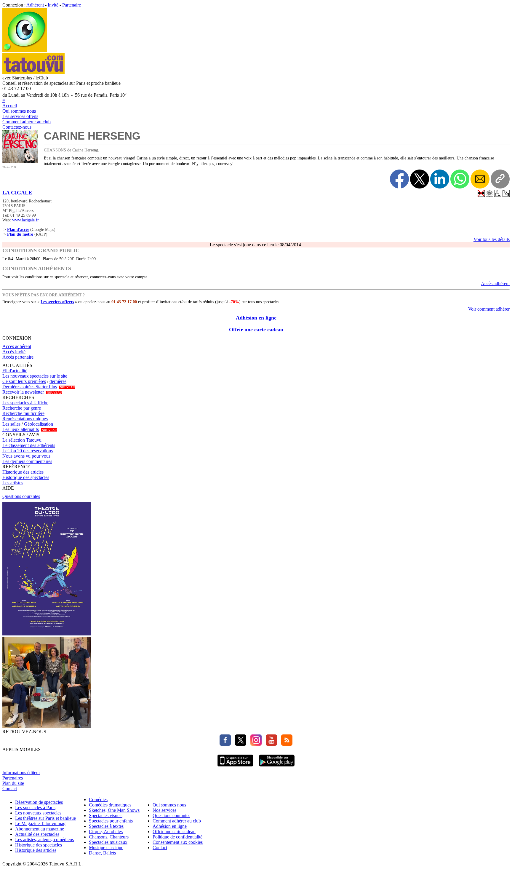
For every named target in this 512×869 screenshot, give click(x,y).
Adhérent (35, 4)
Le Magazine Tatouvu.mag (40, 823)
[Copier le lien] (500, 179)
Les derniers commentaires (27, 461)
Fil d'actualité (14, 370)
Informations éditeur (21, 772)
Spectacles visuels (105, 815)
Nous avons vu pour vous (26, 456)
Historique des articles (23, 472)
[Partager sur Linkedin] (439, 179)
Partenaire (71, 4)
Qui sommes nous (19, 111)
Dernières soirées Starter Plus (29, 386)
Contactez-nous (16, 127)
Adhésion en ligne (256, 318)
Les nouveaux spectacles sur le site (34, 375)
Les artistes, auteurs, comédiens (44, 839)
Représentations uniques (25, 418)
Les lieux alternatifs (20, 429)
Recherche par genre (21, 407)
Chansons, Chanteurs (109, 836)
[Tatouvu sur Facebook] (225, 744)
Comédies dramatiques (110, 804)
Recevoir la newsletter (23, 391)
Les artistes (12, 482)
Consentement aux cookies (178, 842)
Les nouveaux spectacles (38, 812)
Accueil (9, 105)
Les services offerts (20, 116)
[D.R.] (20, 161)
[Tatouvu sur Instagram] (254, 744)
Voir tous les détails (491, 239)
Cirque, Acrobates (106, 831)
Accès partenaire (17, 357)
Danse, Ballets (102, 852)
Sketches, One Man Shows (114, 810)
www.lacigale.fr (25, 220)
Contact (9, 788)
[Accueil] (24, 50)
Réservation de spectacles (39, 802)
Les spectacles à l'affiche (25, 402)
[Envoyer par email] (480, 179)
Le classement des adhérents (28, 445)
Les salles (11, 423)
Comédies (98, 799)
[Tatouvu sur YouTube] (270, 744)
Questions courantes (21, 496)
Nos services (164, 810)
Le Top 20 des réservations (27, 450)
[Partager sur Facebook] (399, 179)
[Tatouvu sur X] (239, 744)
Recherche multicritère (23, 413)
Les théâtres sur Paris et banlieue (45, 818)
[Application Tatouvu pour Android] (277, 767)
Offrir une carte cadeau (256, 330)
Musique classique (106, 847)
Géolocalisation (38, 423)
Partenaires (12, 777)
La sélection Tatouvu (21, 440)
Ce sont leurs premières (24, 381)
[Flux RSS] (285, 744)
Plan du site (13, 783)
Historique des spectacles (25, 477)
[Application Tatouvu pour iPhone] (235, 767)
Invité (53, 4)
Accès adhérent (495, 283)
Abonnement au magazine (39, 828)
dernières (57, 381)
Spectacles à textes (106, 826)
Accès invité (13, 351)
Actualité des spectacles (37, 834)
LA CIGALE (17, 193)
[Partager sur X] (419, 179)
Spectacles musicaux (108, 842)
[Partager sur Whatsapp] (459, 179)
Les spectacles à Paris (35, 807)
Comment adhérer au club (26, 121)
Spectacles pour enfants (111, 820)
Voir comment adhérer (489, 309)
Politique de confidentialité (177, 836)
